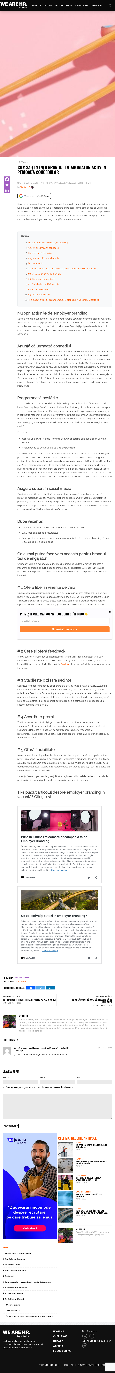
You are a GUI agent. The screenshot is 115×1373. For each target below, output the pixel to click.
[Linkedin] (7, 190)
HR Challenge (63, 5)
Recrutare (80, 1142)
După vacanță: (35, 263)
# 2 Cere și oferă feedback (41, 279)
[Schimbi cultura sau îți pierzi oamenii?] (65, 1198)
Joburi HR (96, 5)
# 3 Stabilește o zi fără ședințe (43, 284)
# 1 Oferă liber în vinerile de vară (44, 274)
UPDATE (58, 1341)
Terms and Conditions (49, 1365)
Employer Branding (83, 1192)
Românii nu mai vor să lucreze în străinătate (91, 1145)
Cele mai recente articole (77, 1138)
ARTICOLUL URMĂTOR (104, 996)
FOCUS (57, 1351)
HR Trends (22, 162)
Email (42, 1077)
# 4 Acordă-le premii (38, 289)
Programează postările (40, 253)
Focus (48, 5)
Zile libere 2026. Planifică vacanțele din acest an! (88, 1178)
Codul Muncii (81, 1175)
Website (80, 1077)
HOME (56, 1331)
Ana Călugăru (99, 1005)
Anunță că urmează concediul (43, 248)
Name (5, 1077)
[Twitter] (7, 185)
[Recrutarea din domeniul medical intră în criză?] (65, 1165)
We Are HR (25, 187)
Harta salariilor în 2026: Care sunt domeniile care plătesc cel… (92, 1211)
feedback (66, 664)
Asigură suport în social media (43, 258)
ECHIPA (66, 1351)
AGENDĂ (58, 1346)
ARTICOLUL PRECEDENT (11, 996)
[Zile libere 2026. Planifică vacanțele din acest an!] (65, 1182)
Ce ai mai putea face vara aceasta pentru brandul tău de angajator (62, 268)
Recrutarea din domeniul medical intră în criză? (92, 1162)
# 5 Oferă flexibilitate (39, 294)
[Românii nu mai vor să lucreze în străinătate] (65, 1149)
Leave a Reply (18, 1051)
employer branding (22, 977)
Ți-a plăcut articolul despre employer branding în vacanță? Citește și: (63, 300)
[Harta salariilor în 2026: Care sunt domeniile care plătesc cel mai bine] (65, 1215)
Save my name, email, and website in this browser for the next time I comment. (40, 1087)
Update (36, 5)
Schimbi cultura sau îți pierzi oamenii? (90, 1195)
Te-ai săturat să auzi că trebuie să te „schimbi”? (92, 1001)
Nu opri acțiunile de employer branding (48, 242)
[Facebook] (7, 179)
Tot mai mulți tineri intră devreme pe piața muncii (29, 999)
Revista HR (81, 5)
